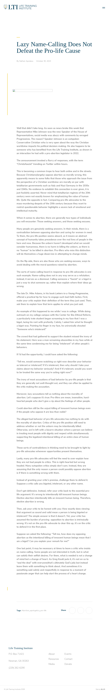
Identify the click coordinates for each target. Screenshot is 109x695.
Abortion (25, 610)
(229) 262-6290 (17, 667)
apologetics (34, 610)
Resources (54, 659)
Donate (68, 664)
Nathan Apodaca (26, 61)
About (52, 654)
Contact (68, 659)
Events (67, 654)
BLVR (103, 689)
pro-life (43, 610)
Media (52, 664)
